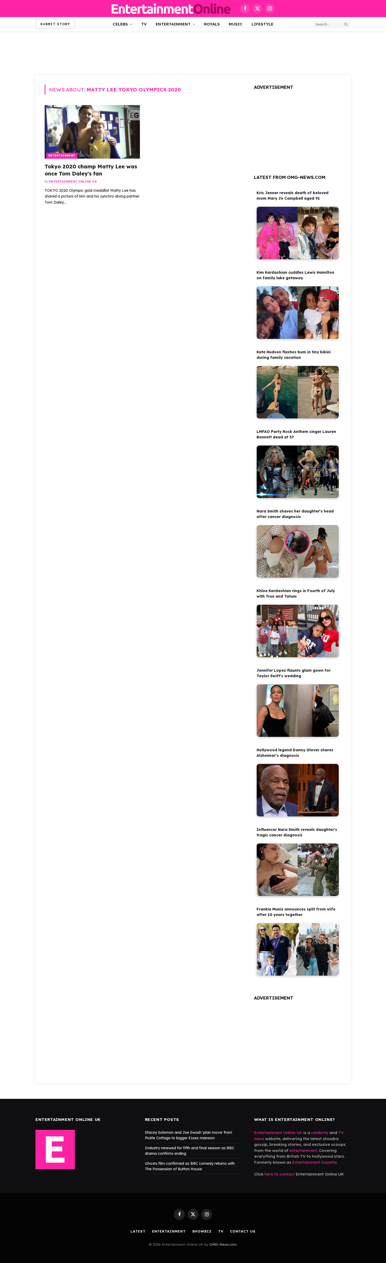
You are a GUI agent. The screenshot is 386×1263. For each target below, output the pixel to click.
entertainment (303, 1150)
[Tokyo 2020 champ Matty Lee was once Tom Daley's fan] (92, 132)
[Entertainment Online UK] (171, 8)
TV (144, 24)
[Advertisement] (193, 52)
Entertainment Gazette (314, 1162)
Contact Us (242, 1231)
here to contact (279, 1174)
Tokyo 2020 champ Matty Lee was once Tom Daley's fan (91, 170)
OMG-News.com (223, 1244)
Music (236, 24)
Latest (138, 1231)
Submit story (55, 24)
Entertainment (173, 24)
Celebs (120, 24)
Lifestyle (262, 24)
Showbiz (202, 1231)
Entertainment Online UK (73, 181)
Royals (212, 24)
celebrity (319, 1132)
